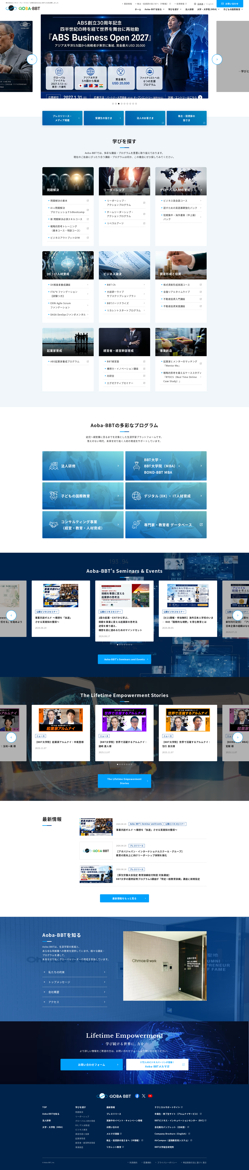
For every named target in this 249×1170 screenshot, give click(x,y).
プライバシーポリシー (167, 1162)
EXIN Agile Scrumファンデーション (60, 305)
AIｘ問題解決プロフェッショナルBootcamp (67, 210)
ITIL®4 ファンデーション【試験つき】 (64, 294)
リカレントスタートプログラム (124, 310)
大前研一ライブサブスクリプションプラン (121, 294)
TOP (44, 1107)
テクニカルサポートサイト (167, 1107)
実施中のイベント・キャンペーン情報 (124, 1120)
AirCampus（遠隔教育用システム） (172, 1140)
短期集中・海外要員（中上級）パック (180, 217)
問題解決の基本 (58, 200)
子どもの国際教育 (231, 9)
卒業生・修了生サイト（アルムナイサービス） (177, 1113)
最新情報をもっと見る (124, 898)
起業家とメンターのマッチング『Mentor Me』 (180, 363)
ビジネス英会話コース (175, 200)
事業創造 (79, 1147)
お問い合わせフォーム (91, 1064)
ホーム (138, 9)
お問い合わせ (232, 3)
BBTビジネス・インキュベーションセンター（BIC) (179, 1120)
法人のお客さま (145, 118)
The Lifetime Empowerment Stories (124, 781)
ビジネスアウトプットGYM (65, 237)
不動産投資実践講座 (174, 306)
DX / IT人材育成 (82, 1125)
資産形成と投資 (82, 1134)
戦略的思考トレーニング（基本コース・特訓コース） (66, 228)
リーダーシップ (82, 1116)
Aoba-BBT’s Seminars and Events (124, 659)
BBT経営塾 (113, 361)
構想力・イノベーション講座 (122, 368)
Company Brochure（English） (171, 1133)
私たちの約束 (56, 972)
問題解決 (79, 1112)
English (210, 3)
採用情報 (180, 3)
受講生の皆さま (103, 118)
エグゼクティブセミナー (120, 383)
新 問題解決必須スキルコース (66, 219)
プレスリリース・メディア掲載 (62, 118)
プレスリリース (113, 1113)
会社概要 (53, 992)
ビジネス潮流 (81, 1129)
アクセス (53, 1002)
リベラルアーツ (115, 223)
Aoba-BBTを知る (153, 9)
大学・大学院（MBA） (53, 1127)
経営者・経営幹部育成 (85, 1142)
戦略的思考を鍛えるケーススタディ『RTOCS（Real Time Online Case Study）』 (182, 377)
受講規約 (147, 1162)
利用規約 (133, 1162)
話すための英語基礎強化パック (180, 208)
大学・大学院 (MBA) (207, 9)
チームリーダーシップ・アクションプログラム (120, 214)
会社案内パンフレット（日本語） (171, 1127)
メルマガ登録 (112, 1133)
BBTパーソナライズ (118, 303)
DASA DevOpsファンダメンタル (68, 314)
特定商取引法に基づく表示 (195, 1162)
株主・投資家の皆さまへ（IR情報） (153, 3)
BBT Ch (111, 284)
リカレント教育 (113, 1146)
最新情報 (128, 3)
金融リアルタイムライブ (176, 291)
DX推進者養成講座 (60, 284)
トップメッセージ (59, 982)
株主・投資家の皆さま (186, 118)
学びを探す (173, 9)
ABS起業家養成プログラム (64, 361)
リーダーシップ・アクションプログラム (119, 202)
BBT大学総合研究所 (164, 1146)
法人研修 (189, 9)
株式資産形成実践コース (176, 284)
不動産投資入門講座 (174, 299)
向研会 (110, 376)
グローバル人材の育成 (85, 1120)
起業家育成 (80, 1138)
